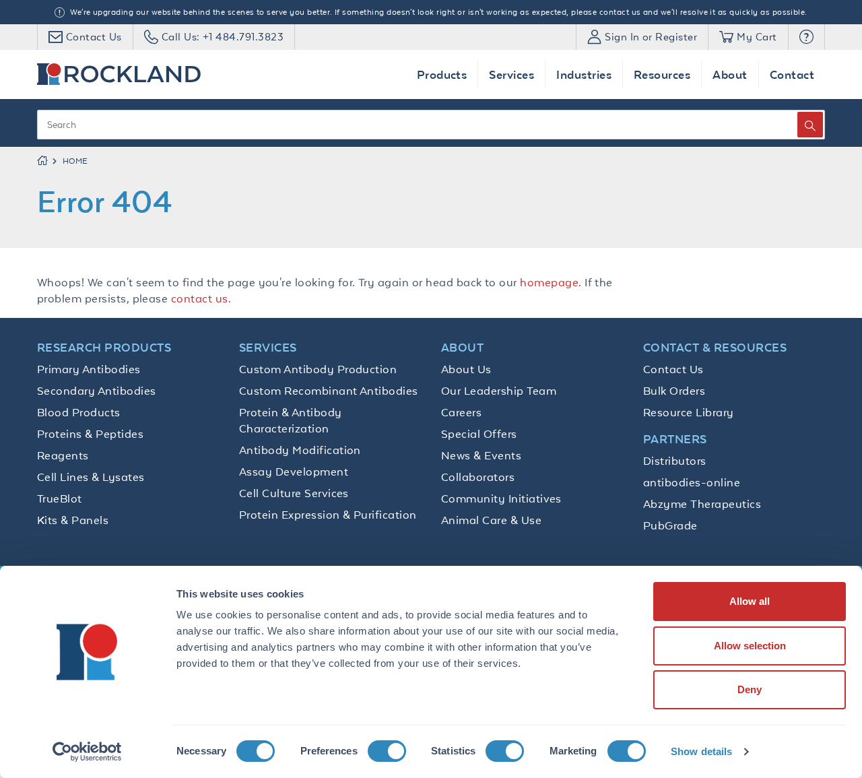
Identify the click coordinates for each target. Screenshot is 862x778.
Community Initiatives (501, 498)
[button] (806, 37)
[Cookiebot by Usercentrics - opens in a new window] (87, 752)
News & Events (481, 455)
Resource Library (688, 412)
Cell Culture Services (294, 493)
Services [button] (511, 74)
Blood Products (79, 412)
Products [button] (442, 74)
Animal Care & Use (491, 520)
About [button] (729, 74)
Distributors (674, 460)
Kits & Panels (72, 520)
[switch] (387, 751)
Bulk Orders (674, 390)
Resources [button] (662, 74)
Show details (701, 751)
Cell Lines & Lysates (91, 477)
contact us (199, 298)
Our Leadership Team (498, 390)
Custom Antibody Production (318, 369)
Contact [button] (792, 74)
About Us (466, 369)
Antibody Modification (300, 450)
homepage (549, 282)
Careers (461, 412)
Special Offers (479, 434)
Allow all (749, 601)
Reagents (63, 455)
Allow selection (750, 645)
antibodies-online (691, 482)
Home (75, 161)
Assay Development (293, 471)
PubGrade (670, 525)
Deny (749, 689)
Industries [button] (583, 74)
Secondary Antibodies (96, 390)
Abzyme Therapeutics (702, 504)
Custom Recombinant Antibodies (328, 390)
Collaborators (478, 477)
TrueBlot (59, 498)
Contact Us (673, 369)
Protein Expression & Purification (328, 514)
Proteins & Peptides (90, 434)
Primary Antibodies (89, 369)
